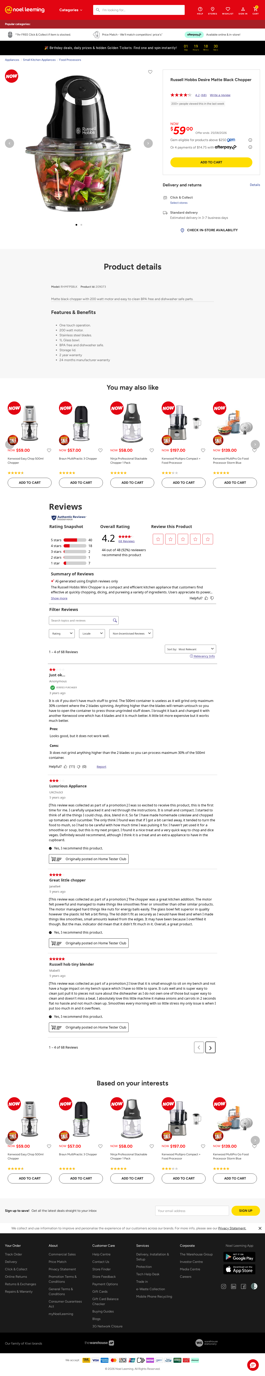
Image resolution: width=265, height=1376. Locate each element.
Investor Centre (191, 1262)
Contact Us (100, 1262)
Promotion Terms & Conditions (63, 1279)
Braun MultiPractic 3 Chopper (78, 458)
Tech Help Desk (147, 1274)
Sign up (245, 1211)
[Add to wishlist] (150, 72)
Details (255, 185)
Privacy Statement (62, 1269)
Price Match (57, 1262)
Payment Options (105, 1284)
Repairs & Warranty (19, 1291)
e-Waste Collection (150, 1289)
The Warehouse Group (196, 1254)
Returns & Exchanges (20, 1284)
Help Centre (101, 1254)
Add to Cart (211, 162)
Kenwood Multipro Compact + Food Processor (181, 461)
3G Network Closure (107, 1326)
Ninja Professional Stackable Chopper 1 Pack (128, 461)
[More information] (250, 140)
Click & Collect (16, 1269)
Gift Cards (99, 1291)
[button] (243, 11)
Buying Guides (103, 1311)
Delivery (11, 1262)
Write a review (220, 95)
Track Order (13, 1254)
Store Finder (101, 1269)
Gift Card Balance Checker (105, 1301)
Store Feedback (104, 1277)
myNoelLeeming (61, 1314)
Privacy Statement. (232, 1228)
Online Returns (16, 1277)
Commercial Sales (62, 1254)
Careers (185, 1277)
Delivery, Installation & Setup (152, 1256)
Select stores (179, 203)
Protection (144, 1267)
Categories (69, 10)
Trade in (142, 1282)
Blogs (96, 1319)
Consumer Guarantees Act (65, 1303)
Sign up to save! (17, 1211)
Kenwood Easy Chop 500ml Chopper (25, 461)
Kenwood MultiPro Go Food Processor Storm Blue (231, 461)
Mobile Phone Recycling (154, 1296)
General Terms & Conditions (61, 1291)
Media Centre (190, 1269)
